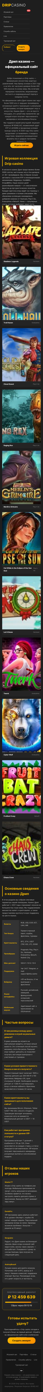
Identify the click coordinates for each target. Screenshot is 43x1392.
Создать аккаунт (21, 48)
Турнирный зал (9, 41)
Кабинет (7, 47)
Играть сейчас (21, 145)
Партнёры (7, 17)
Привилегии (8, 26)
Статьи (6, 22)
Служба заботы (10, 31)
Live (5, 36)
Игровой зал (17, 11)
